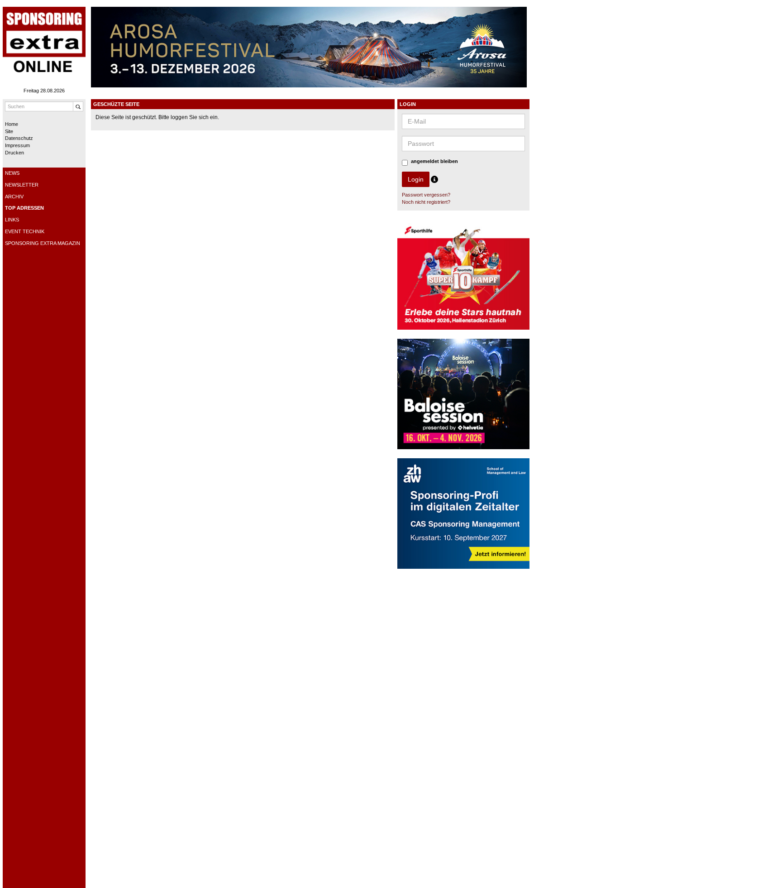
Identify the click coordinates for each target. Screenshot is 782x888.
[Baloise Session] (463, 398)
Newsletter (21, 184)
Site (9, 131)
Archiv (14, 196)
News (12, 173)
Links (12, 219)
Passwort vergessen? (426, 194)
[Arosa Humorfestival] (309, 46)
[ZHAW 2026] (463, 517)
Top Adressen (24, 208)
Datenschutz (19, 138)
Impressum (17, 145)
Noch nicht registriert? (426, 202)
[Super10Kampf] (463, 278)
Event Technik (24, 231)
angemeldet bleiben (434, 161)
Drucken (14, 152)
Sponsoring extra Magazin (42, 243)
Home (11, 124)
